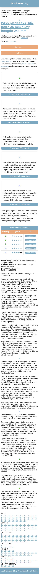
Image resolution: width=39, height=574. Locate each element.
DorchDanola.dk (28, 64)
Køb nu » (19, 53)
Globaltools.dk (6, 61)
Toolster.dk (5, 66)
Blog (15, 571)
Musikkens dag (19, 3)
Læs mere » (19, 47)
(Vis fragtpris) (11, 41)
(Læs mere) (24, 38)
